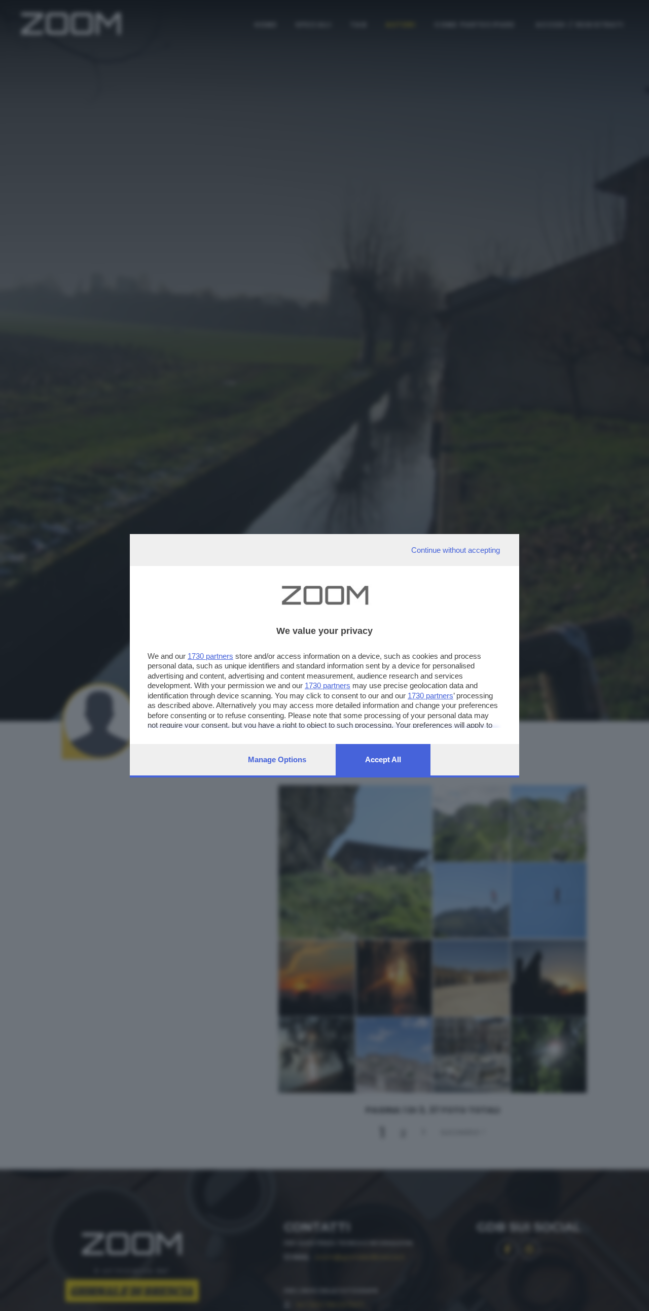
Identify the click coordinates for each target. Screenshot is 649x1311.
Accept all (383, 759)
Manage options (277, 759)
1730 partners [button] (210, 656)
